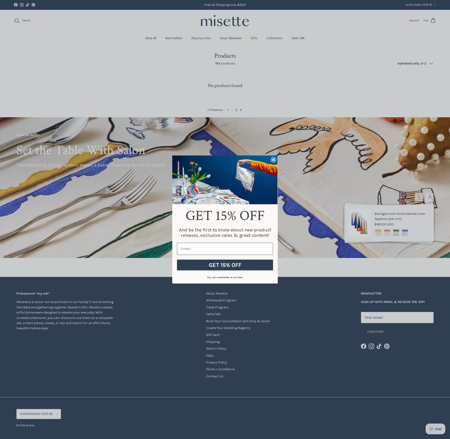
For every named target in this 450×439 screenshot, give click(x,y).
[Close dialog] (273, 159)
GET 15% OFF (225, 265)
